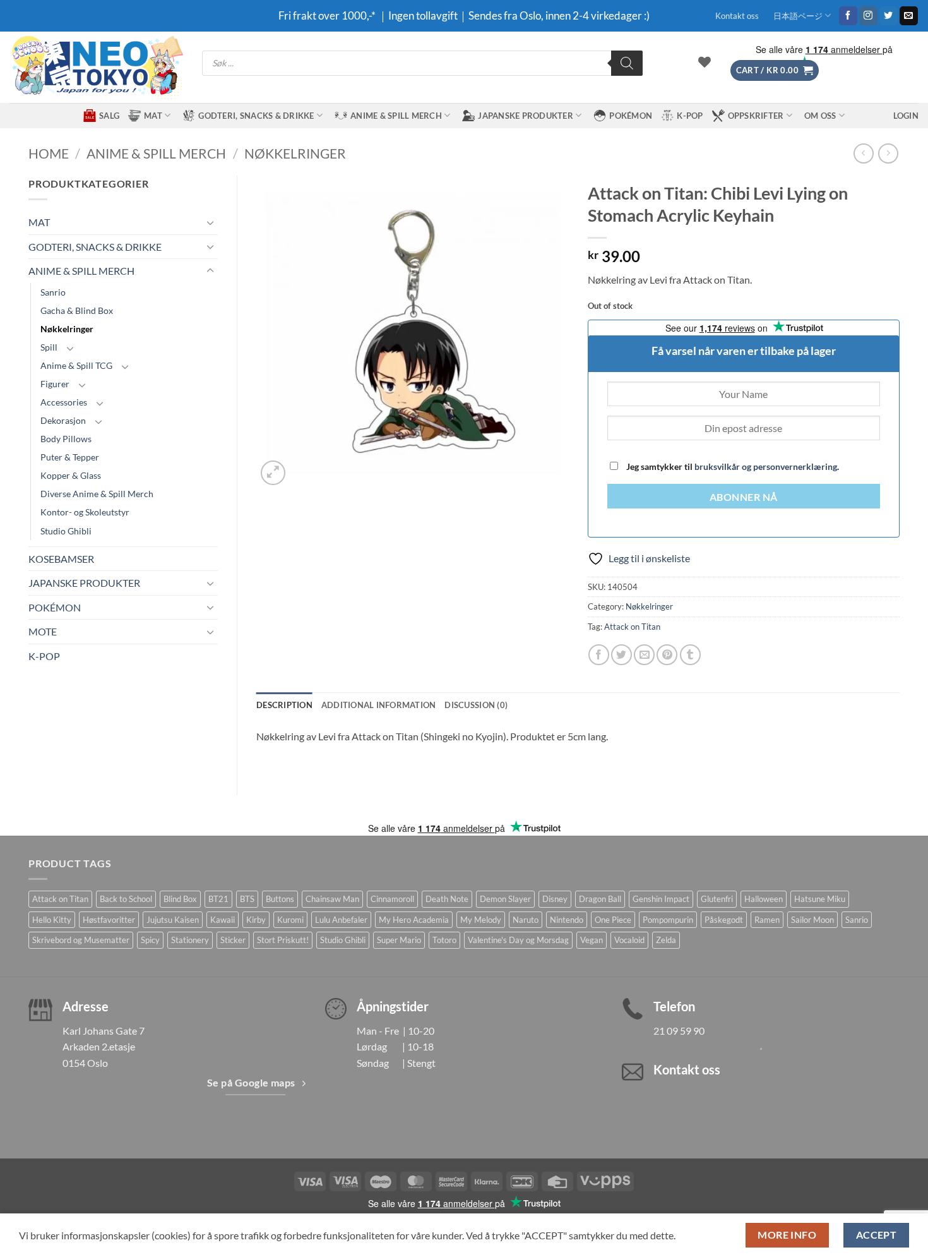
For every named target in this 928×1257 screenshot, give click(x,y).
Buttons (280, 899)
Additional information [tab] (378, 705)
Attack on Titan (632, 627)
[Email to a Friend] (644, 654)
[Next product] (863, 153)
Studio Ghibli (66, 531)
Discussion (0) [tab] (476, 705)
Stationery (190, 940)
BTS (247, 899)
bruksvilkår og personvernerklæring (765, 466)
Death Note (446, 899)
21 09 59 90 (679, 1031)
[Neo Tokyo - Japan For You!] (96, 67)
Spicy (150, 940)
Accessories (63, 402)
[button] (774, 70)
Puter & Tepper (69, 457)
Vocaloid (629, 940)
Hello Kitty (51, 920)
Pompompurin (668, 920)
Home (48, 153)
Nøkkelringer (295, 153)
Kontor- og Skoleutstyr (84, 512)
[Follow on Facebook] (848, 15)
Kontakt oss (737, 16)
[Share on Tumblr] (690, 654)
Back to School (126, 899)
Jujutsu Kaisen (172, 920)
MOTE (42, 631)
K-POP (690, 116)
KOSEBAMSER (61, 559)
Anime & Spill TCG (76, 365)
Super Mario (399, 940)
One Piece (613, 920)
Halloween (763, 899)
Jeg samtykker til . (731, 466)
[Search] (627, 63)
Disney (555, 899)
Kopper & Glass (70, 475)
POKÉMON (630, 116)
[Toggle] (210, 222)
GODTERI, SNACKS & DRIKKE (256, 116)
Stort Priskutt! (283, 940)
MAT (153, 116)
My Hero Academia (414, 920)
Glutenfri (717, 899)
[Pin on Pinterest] (667, 654)
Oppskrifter (756, 116)
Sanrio (53, 292)
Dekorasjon (63, 420)
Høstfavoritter (109, 920)
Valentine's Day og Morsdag (518, 940)
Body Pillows (66, 438)
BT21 (218, 899)
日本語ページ (798, 16)
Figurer (54, 383)
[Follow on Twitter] (888, 15)
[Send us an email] (909, 15)
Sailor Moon (812, 920)
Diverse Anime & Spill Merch (96, 493)
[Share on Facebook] (598, 654)
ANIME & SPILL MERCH (396, 116)
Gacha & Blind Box (76, 310)
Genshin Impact (661, 899)
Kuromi (290, 920)
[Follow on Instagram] (868, 15)
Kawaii (222, 920)
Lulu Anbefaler (341, 920)
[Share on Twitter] (621, 654)
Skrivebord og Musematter (80, 940)
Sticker (233, 940)
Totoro (444, 940)
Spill (48, 347)
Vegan (591, 940)
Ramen (767, 920)
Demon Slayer (505, 899)
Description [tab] (284, 705)
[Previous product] (888, 153)
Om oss (820, 116)
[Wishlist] (704, 61)
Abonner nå (744, 497)
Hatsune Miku (819, 899)
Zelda (666, 940)
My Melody (480, 920)
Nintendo (566, 920)
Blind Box (180, 899)
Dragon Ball (600, 899)
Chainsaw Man (332, 899)
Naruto (525, 920)
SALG (109, 116)
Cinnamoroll (392, 899)
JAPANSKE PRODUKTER (525, 116)
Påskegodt (724, 920)
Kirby (256, 920)
